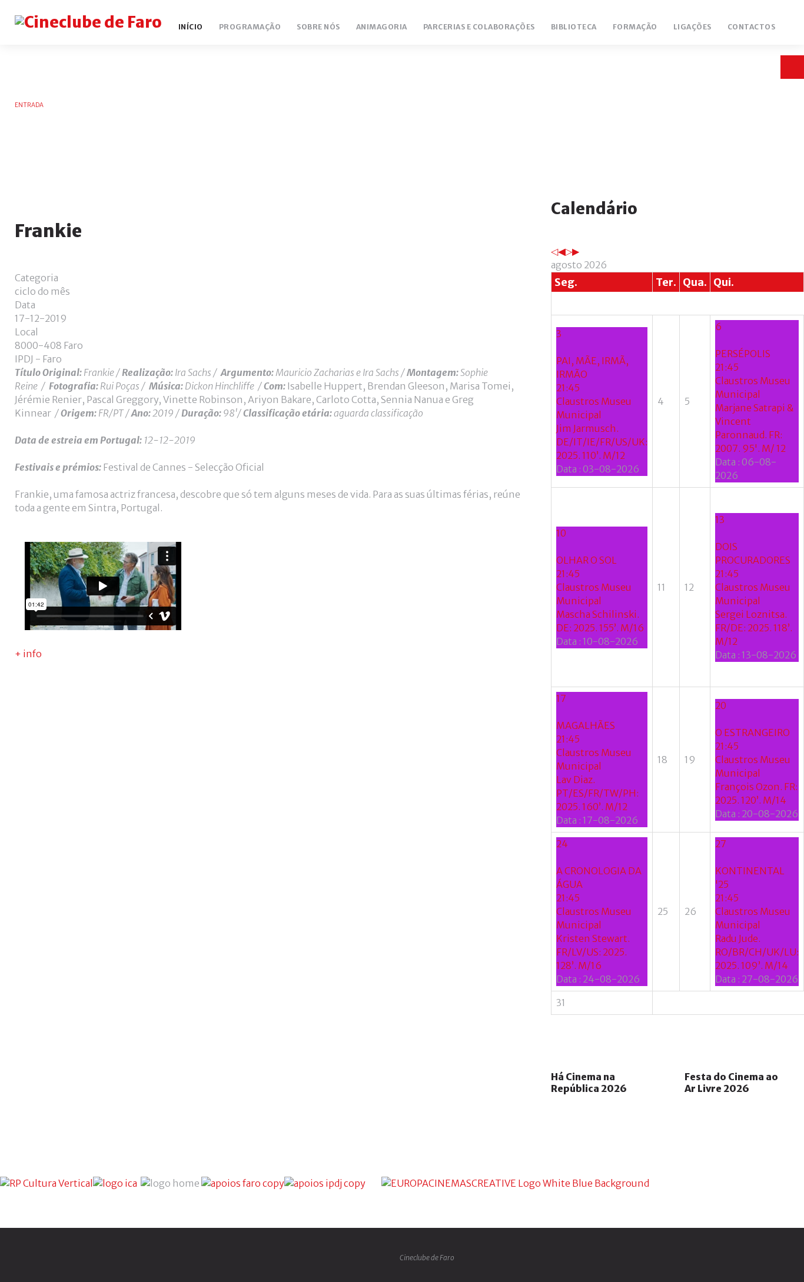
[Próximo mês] (575, 251)
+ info (28, 654)
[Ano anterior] (554, 251)
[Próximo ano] (568, 251)
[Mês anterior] (561, 251)
